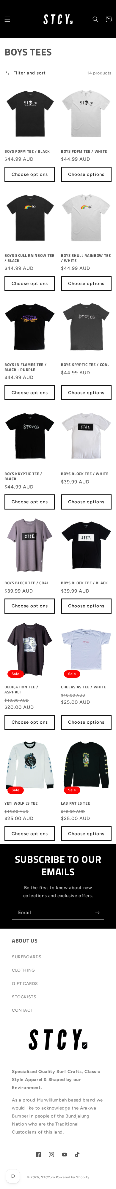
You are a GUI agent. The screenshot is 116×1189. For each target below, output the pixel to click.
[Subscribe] (97, 913)
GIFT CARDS (25, 983)
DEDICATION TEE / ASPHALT (21, 690)
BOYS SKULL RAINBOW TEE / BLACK (29, 258)
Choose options (30, 174)
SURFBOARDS (27, 956)
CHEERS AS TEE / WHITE (83, 687)
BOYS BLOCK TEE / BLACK (84, 582)
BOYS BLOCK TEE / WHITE (85, 473)
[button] (7, 19)
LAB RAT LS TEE (75, 803)
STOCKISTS (24, 996)
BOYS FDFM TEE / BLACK (27, 151)
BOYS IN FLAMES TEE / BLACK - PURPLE (25, 367)
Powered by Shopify (73, 1177)
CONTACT (22, 1010)
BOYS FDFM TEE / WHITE (84, 151)
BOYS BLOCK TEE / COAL (26, 582)
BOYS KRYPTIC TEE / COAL (85, 364)
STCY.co (48, 1177)
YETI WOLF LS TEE (21, 803)
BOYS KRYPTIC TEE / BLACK (23, 476)
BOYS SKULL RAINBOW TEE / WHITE (86, 258)
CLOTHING (23, 970)
